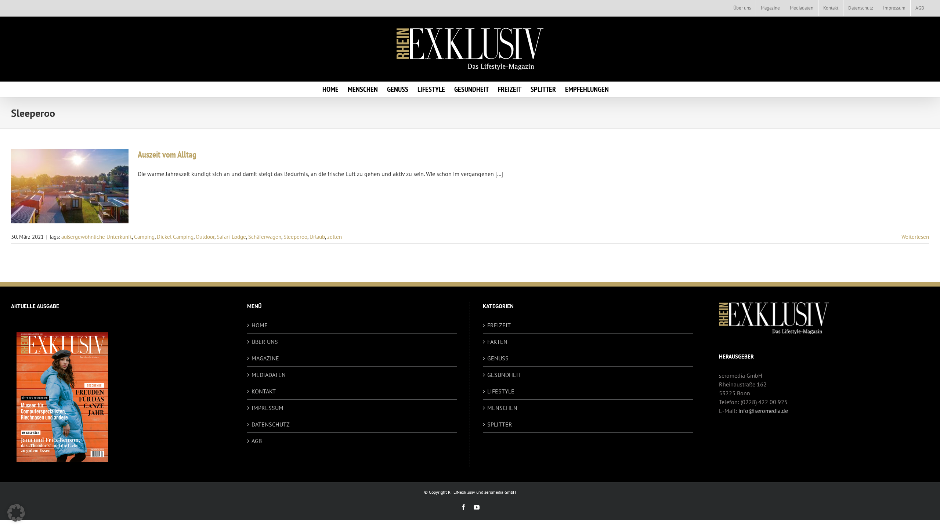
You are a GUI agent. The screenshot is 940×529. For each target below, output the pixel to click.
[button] (16, 513)
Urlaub (317, 236)
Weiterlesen (915, 236)
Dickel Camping (175, 236)
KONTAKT (264, 391)
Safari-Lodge (231, 236)
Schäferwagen (264, 236)
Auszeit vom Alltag (167, 154)
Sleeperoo (295, 236)
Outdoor (205, 236)
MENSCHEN (502, 407)
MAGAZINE (265, 358)
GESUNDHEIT (504, 374)
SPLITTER (499, 424)
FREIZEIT (499, 325)
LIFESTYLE (500, 391)
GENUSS (498, 358)
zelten (334, 236)
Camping (144, 236)
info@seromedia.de (763, 410)
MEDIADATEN (269, 374)
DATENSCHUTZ (271, 424)
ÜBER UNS (265, 341)
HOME (260, 325)
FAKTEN (497, 341)
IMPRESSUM (267, 407)
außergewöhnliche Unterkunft (96, 236)
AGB (257, 441)
